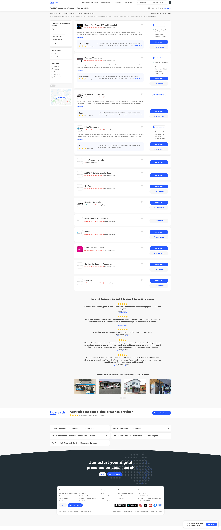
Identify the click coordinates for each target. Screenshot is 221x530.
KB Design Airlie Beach (122, 336)
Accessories (56, 30)
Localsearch (52, 13)
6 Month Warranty (58, 39)
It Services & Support (67, 13)
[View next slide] (124, 398)
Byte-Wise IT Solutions (122, 350)
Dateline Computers (122, 325)
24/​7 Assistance (57, 36)
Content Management (59, 33)
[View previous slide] (121, 398)
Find (59, 13)
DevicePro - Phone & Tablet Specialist (122, 365)
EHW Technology (123, 312)
